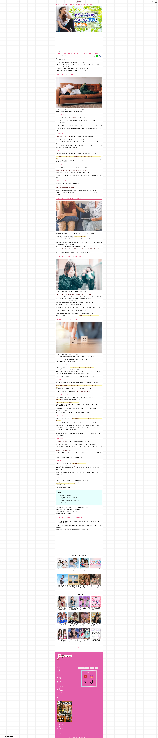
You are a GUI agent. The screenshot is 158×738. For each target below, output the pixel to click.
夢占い (60, 677)
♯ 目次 (62, 59)
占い (57, 674)
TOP (57, 4)
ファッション (59, 667)
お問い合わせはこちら (61, 724)
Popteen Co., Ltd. (78, 737)
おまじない (61, 678)
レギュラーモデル (62, 689)
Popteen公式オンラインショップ (63, 733)
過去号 (58, 682)
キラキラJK (61, 681)
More (79, 647)
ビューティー (59, 669)
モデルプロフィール (60, 686)
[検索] (153, 1)
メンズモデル (61, 690)
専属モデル (61, 688)
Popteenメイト (61, 692)
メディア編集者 (59, 55)
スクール (58, 670)
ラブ (57, 673)
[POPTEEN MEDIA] (79, 2)
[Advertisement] (79, 41)
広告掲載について (60, 726)
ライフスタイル (62, 4)
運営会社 (58, 731)
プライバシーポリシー (61, 728)
